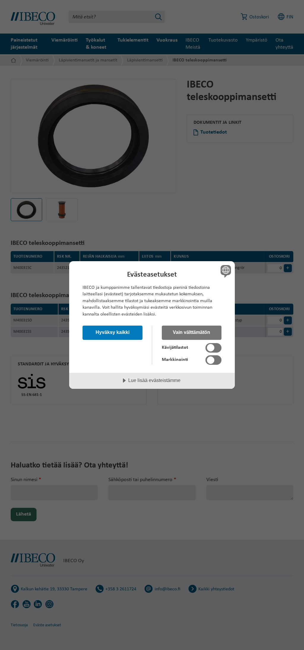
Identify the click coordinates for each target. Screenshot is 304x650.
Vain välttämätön (191, 332)
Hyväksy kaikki (112, 332)
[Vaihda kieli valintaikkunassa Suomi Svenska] (225, 271)
